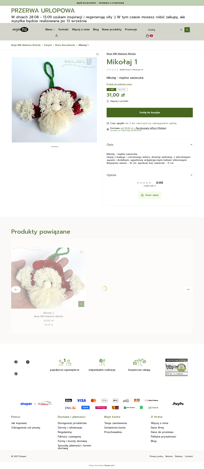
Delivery (179, 456)
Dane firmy (157, 428)
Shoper (22, 456)
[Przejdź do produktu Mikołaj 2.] (48, 278)
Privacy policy (156, 456)
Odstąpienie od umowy (25, 428)
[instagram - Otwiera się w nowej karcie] (28, 362)
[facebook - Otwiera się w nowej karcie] (16, 362)
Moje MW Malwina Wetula (25, 45)
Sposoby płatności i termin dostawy (74, 447)
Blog (153, 441)
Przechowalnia (113, 432)
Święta (48, 45)
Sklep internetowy (101, 465)
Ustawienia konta (114, 428)
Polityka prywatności (163, 437)
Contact (189, 456)
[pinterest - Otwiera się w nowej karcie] (16, 374)
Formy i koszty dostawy (72, 441)
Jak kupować (19, 423)
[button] (187, 29)
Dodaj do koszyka (150, 112)
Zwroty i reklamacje (70, 428)
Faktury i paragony (69, 437)
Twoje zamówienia (115, 423)
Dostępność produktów (72, 423)
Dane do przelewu (162, 432)
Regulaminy (65, 432)
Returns (169, 456)
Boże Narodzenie (65, 45)
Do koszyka (81, 304)
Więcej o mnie (159, 423)
